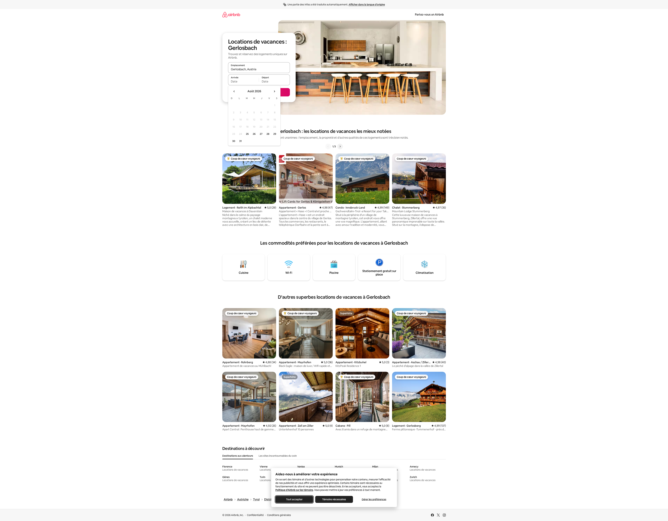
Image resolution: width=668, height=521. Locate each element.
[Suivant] (340, 146)
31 (240, 141)
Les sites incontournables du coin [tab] (278, 455)
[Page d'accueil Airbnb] (231, 14)
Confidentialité (255, 515)
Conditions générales (279, 515)
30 (233, 141)
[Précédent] (328, 146)
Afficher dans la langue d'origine (367, 4)
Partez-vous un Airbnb (429, 14)
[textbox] (243, 81)
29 (274, 133)
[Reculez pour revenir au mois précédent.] (234, 91)
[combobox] (259, 69)
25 (247, 133)
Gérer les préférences (374, 499)
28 (268, 133)
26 (254, 133)
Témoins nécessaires (334, 499)
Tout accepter (294, 499)
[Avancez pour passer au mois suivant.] (274, 91)
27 (261, 133)
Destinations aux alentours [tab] (237, 455)
